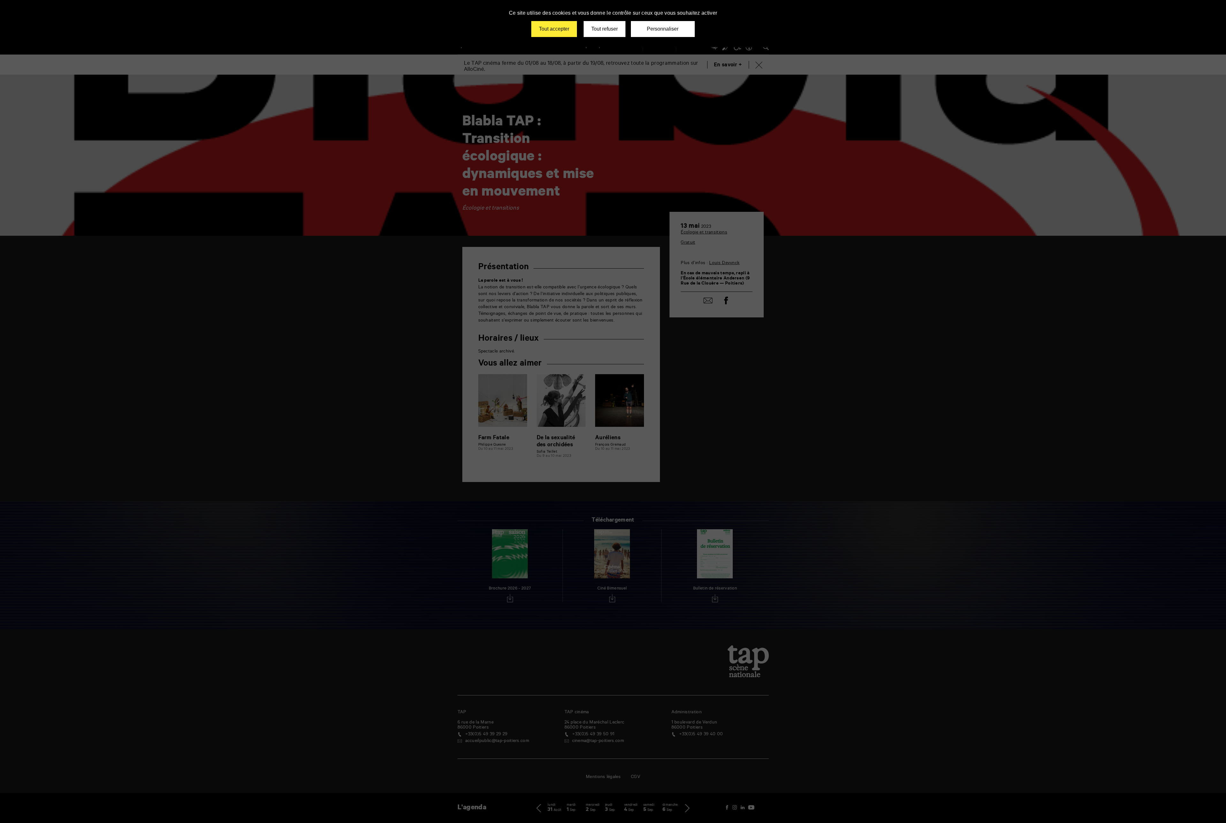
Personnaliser (662, 29)
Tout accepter (554, 29)
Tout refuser (604, 29)
